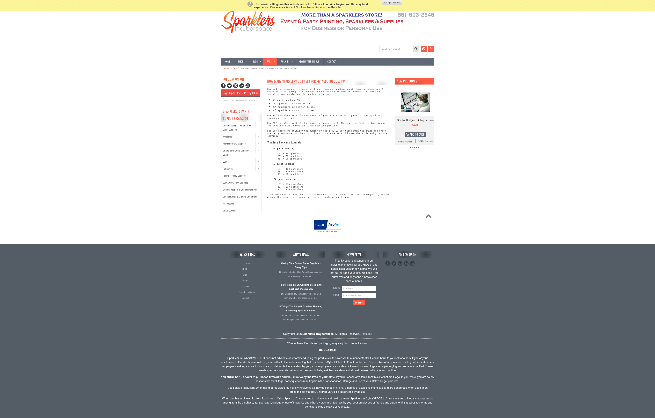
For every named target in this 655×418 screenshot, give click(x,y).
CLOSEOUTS (229, 210)
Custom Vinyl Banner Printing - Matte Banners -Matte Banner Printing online (415, 123)
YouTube (247, 85)
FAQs (234, 68)
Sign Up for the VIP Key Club (240, 93)
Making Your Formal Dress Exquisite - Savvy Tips (301, 265)
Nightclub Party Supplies (234, 143)
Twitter (229, 85)
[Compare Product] (424, 49)
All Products (228, 203)
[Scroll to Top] (429, 217)
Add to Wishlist (405, 141)
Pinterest (235, 85)
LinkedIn (241, 85)
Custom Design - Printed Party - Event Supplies (237, 127)
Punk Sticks (228, 168)
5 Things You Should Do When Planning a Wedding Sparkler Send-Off (300, 308)
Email (336, 295)
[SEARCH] (416, 49)
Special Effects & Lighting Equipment (240, 196)
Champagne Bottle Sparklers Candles (236, 152)
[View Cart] (431, 49)
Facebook (223, 85)
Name (336, 288)
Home (227, 68)
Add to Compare (425, 140)
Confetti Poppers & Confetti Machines (240, 189)
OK (392, 2)
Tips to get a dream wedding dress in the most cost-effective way (301, 286)
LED (225, 161)
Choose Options (417, 134)
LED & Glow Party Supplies (235, 182)
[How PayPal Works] (327, 228)
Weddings (227, 136)
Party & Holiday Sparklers (234, 175)
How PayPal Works (327, 231)
